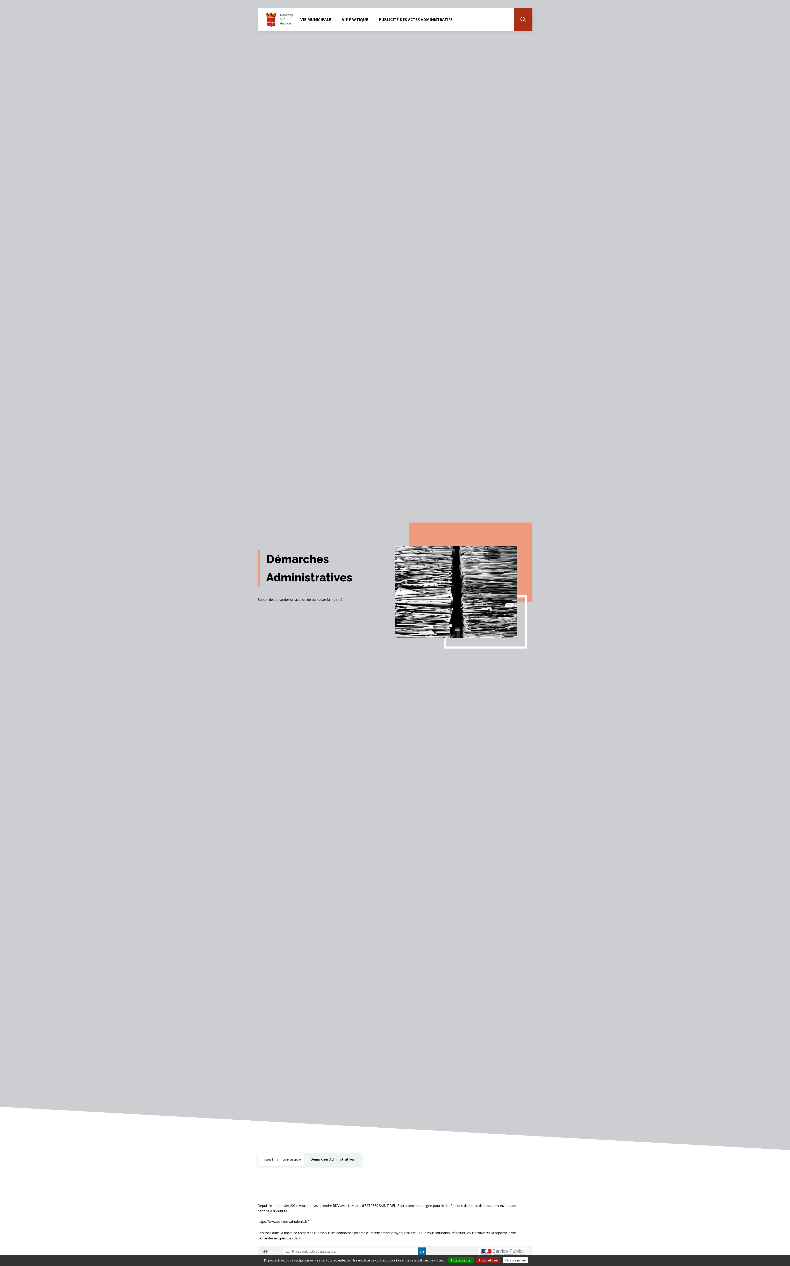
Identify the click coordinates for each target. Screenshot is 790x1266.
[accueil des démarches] (265, 1250)
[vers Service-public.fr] (503, 1252)
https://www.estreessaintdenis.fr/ (283, 1221)
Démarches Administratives (333, 1159)
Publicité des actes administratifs (415, 19)
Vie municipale (315, 19)
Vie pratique (355, 19)
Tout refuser (488, 1260)
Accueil (268, 1159)
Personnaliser (515, 1260)
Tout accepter (461, 1260)
